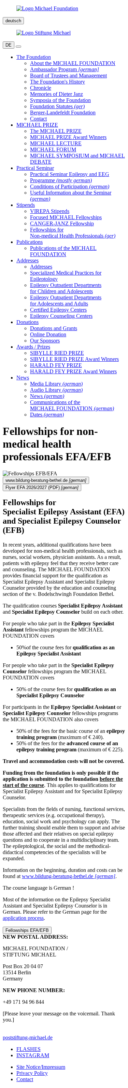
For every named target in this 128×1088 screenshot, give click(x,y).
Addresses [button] (27, 260)
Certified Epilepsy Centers (58, 310)
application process (23, 918)
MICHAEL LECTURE (56, 143)
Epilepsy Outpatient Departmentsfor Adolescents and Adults (65, 301)
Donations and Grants (53, 328)
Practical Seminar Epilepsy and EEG (69, 174)
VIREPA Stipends (49, 211)
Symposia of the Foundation (60, 100)
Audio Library (56, 390)
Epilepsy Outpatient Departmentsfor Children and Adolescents (65, 288)
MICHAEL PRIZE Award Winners (68, 137)
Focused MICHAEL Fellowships (66, 217)
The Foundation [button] (33, 57)
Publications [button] (29, 242)
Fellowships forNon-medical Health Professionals (72, 233)
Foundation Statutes (57, 106)
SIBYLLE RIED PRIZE (57, 353)
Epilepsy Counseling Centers (61, 316)
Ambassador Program (64, 69)
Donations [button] (27, 322)
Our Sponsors (45, 340)
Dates (47, 414)
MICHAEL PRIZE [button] (37, 125)
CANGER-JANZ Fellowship (62, 223)
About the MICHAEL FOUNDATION (72, 63)
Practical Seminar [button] (35, 168)
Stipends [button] (25, 205)
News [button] (22, 377)
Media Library (56, 384)
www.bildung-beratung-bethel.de (68, 876)
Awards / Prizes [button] (33, 347)
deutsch (13, 20)
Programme (61, 180)
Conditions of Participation (69, 186)
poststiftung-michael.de (28, 1037)
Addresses (41, 267)
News (47, 396)
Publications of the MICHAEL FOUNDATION (63, 251)
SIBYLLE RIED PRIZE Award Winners (74, 359)
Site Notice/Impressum (40, 1067)
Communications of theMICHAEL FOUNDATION (72, 405)
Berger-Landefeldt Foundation (63, 112)
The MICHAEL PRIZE (56, 131)
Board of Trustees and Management (68, 75)
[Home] (64, 8)
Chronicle (40, 88)
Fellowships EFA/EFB (27, 930)
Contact (38, 119)
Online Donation (48, 334)
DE (8, 45)
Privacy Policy (32, 1073)
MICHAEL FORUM (53, 149)
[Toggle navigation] (18, 47)
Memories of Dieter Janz (56, 94)
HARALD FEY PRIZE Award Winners (73, 371)
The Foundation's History (57, 82)
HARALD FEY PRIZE (56, 365)
